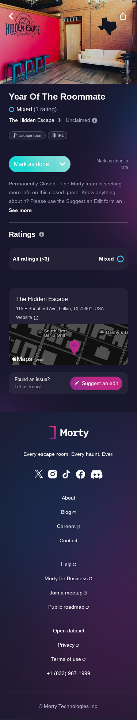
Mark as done (31, 164)
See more (20, 210)
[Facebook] (80, 474)
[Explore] (15, 16)
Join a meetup (66, 593)
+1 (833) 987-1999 (68, 673)
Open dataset (68, 631)
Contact (68, 540)
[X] (39, 474)
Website (24, 317)
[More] (62, 164)
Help (66, 564)
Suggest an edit (100, 383)
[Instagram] (52, 474)
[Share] (122, 16)
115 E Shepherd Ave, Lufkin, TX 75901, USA (60, 308)
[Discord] (97, 474)
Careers (66, 526)
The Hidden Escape (31, 120)
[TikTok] (66, 474)
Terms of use (66, 659)
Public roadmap (66, 607)
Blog (66, 512)
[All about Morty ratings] (41, 234)
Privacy (66, 645)
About (68, 498)
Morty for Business (66, 578)
